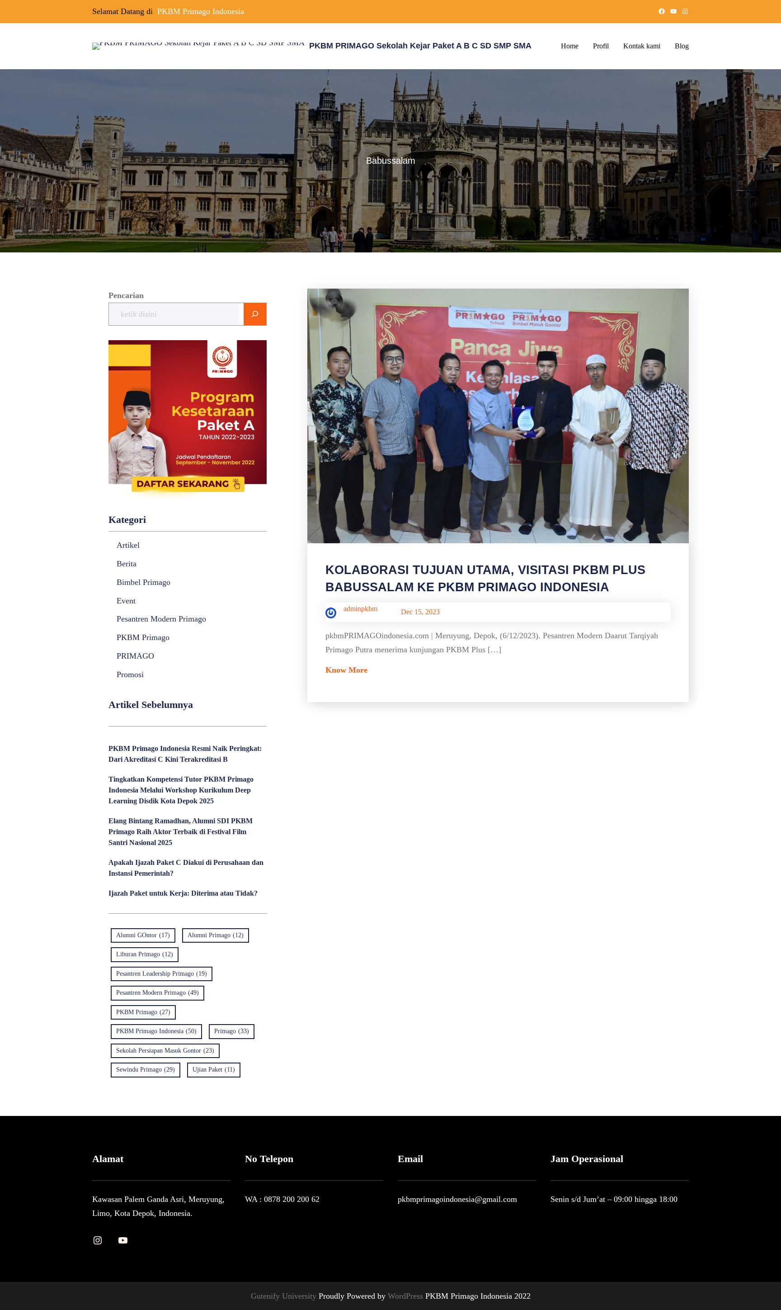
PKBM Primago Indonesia (200, 11)
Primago (231, 1031)
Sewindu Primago (145, 1069)
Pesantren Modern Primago (161, 618)
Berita (126, 563)
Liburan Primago (144, 954)
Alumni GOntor (143, 935)
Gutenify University (285, 1296)
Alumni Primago (216, 935)
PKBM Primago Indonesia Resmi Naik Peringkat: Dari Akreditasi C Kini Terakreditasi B (185, 754)
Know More (346, 669)
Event (126, 600)
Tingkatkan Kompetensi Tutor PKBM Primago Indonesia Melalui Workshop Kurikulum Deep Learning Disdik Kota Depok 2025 (181, 790)
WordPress (406, 1296)
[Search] (255, 314)
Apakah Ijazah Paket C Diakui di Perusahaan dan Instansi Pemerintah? (185, 868)
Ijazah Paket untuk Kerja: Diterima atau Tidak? (183, 893)
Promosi (130, 674)
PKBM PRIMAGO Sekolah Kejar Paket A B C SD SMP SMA (420, 45)
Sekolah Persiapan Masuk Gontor (165, 1050)
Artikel (128, 545)
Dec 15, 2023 (420, 612)
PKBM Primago (143, 637)
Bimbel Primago (143, 582)
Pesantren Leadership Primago (161, 973)
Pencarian (126, 295)
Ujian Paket (214, 1069)
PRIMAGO (135, 655)
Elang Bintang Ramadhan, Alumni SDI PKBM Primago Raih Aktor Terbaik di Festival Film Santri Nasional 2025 (180, 831)
